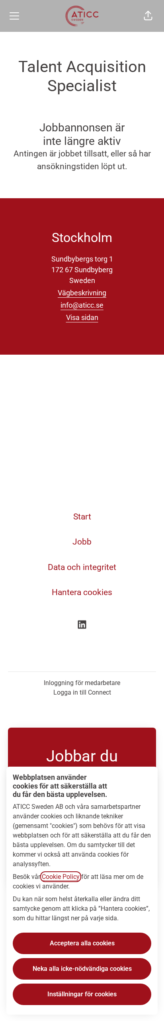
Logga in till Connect (82, 692)
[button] (148, 16)
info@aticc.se (82, 305)
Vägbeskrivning (82, 293)
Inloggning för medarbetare (82, 683)
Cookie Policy (61, 876)
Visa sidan (82, 317)
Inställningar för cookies (82, 994)
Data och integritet (82, 567)
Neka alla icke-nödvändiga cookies (82, 968)
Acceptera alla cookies (82, 943)
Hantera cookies (82, 592)
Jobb (82, 542)
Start (82, 516)
